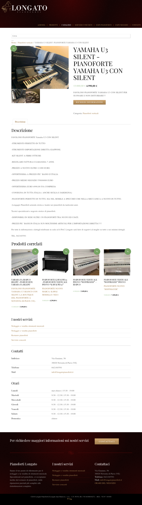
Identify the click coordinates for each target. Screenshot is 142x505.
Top (70, 499)
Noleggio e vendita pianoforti (24, 330)
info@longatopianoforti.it (62, 372)
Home (13, 42)
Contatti (136, 25)
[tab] (20, 122)
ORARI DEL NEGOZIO (105, 483)
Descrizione (20, 121)
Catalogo (66, 25)
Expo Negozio (121, 25)
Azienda (41, 25)
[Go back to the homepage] (24, 6)
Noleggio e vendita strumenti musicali (27, 326)
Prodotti (53, 25)
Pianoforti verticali (25, 42)
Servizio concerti (83, 25)
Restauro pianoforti (19, 335)
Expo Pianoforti (103, 25)
